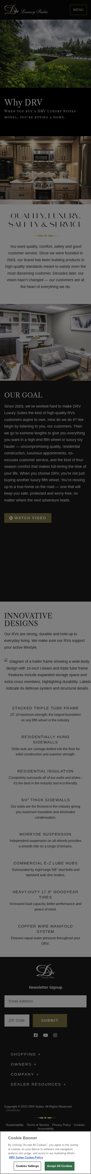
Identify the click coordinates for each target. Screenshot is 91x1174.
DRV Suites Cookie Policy (26, 1157)
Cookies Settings (27, 1166)
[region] (45, 1152)
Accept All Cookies (59, 1166)
